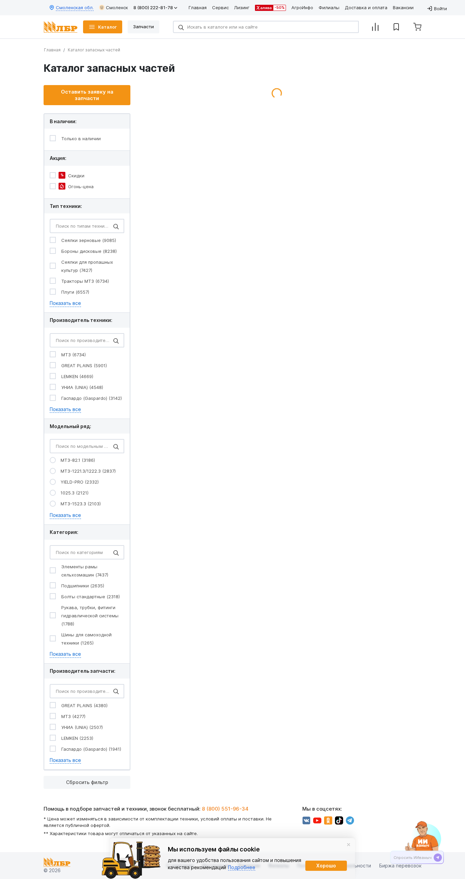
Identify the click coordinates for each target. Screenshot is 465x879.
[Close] (348, 844)
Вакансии (403, 7)
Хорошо (326, 865)
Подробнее (241, 867)
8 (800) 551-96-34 (225, 808)
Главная (198, 7)
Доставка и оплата (366, 7)
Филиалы (329, 7)
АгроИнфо (302, 7)
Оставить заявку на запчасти (87, 95)
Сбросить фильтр (87, 782)
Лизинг (242, 7)
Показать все (65, 303)
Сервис (220, 7)
